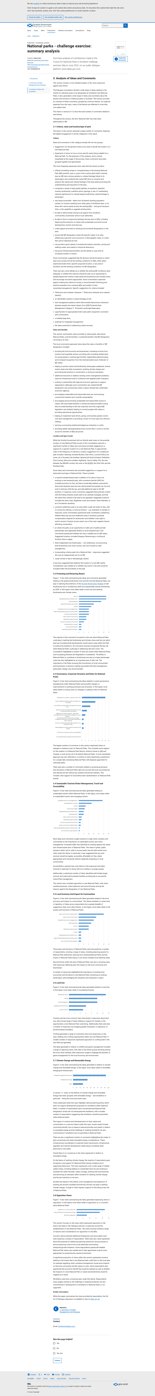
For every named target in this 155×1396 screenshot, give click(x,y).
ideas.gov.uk (95, 1299)
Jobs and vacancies (74, 1378)
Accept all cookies (34, 17)
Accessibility (30, 1378)
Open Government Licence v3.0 (58, 1386)
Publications (51, 30)
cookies (36, 4)
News (42, 30)
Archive (39, 1378)
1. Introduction (33, 78)
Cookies (52, 1378)
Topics (36, 30)
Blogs (89, 30)
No (58, 1348)
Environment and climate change (40, 64)
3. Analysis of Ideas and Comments (36, 90)
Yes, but (60, 1353)
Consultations (79, 30)
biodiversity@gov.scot (66, 1326)
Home (29, 36)
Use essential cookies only (53, 17)
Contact (45, 1378)
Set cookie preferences (73, 17)
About (29, 30)
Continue (57, 1360)
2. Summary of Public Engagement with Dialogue (37, 84)
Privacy (84, 1378)
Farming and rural (32, 67)
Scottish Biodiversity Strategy (92, 584)
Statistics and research (65, 30)
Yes (58, 1343)
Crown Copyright (61, 1378)
